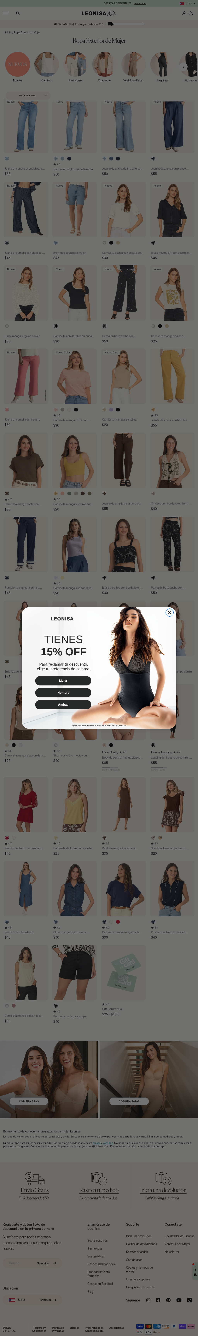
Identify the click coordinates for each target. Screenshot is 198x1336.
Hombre (63, 692)
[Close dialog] (169, 612)
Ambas (63, 704)
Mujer (63, 680)
